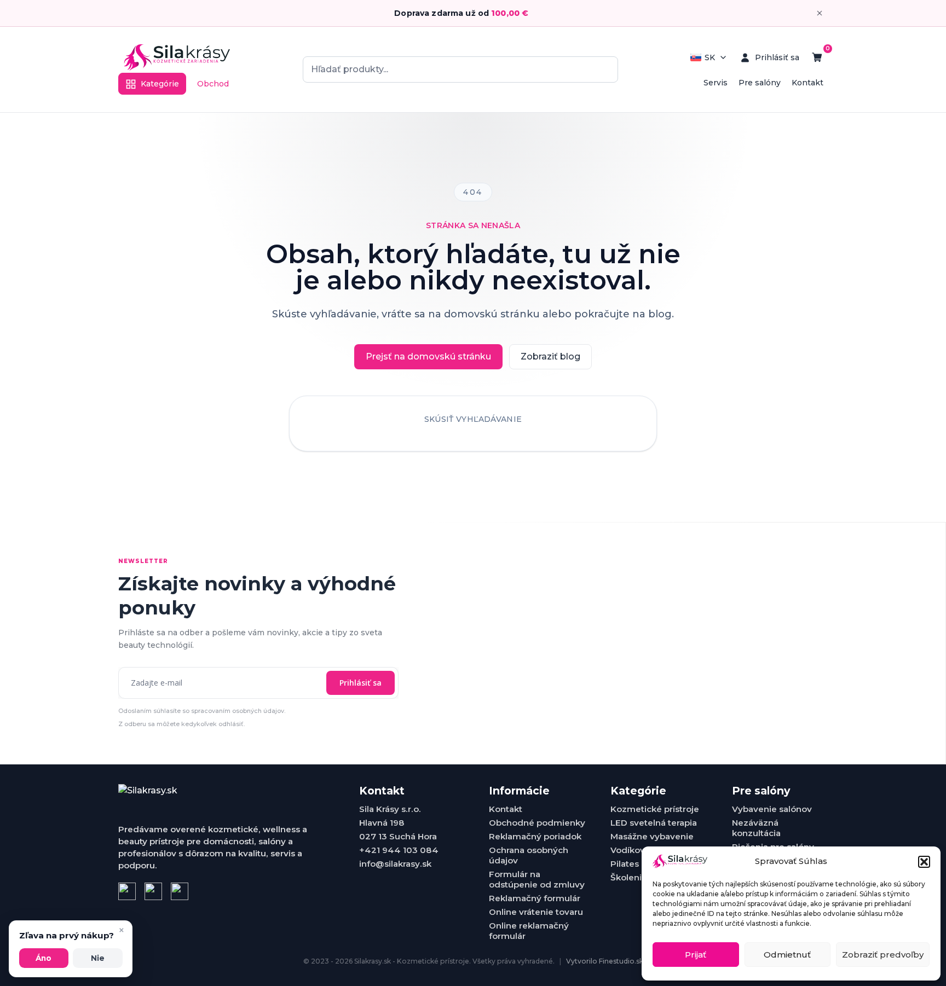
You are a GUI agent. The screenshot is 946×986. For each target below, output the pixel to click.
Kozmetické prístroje (654, 809)
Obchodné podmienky (537, 822)
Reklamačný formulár (534, 898)
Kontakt (807, 83)
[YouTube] (179, 891)
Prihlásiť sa (360, 682)
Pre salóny (760, 83)
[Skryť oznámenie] (819, 13)
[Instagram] (153, 891)
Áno (43, 958)
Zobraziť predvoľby (883, 954)
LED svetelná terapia (653, 822)
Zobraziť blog (550, 356)
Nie (98, 958)
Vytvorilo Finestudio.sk (604, 961)
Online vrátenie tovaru (536, 912)
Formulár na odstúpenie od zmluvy (537, 879)
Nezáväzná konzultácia (756, 827)
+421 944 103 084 (399, 850)
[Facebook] (127, 891)
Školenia (628, 877)
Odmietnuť (787, 954)
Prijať (695, 954)
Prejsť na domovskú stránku (428, 356)
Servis (715, 83)
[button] (924, 861)
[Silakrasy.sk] (177, 57)
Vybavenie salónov (772, 809)
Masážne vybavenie (652, 836)
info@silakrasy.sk (395, 864)
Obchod (213, 84)
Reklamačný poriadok (535, 836)
